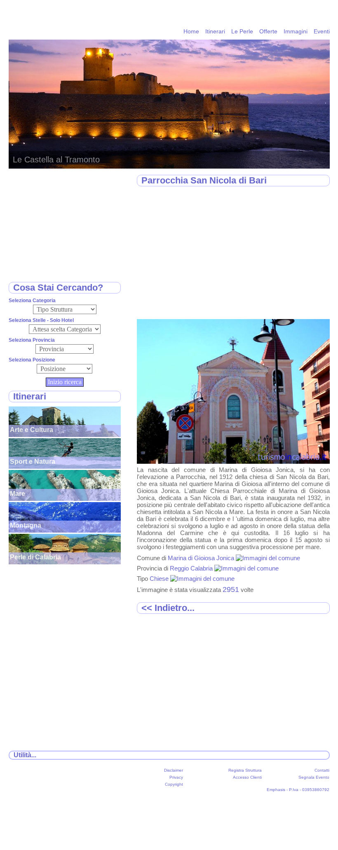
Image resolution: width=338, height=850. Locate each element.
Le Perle (242, 31)
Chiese (160, 578)
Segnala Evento (313, 777)
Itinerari (215, 31)
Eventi (322, 31)
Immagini (295, 31)
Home (191, 31)
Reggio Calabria (192, 568)
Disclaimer (173, 770)
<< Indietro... (168, 608)
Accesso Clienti (247, 777)
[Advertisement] (233, 253)
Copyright (174, 784)
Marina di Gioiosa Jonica (202, 557)
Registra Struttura (245, 770)
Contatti (322, 770)
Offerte (268, 31)
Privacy (176, 777)
